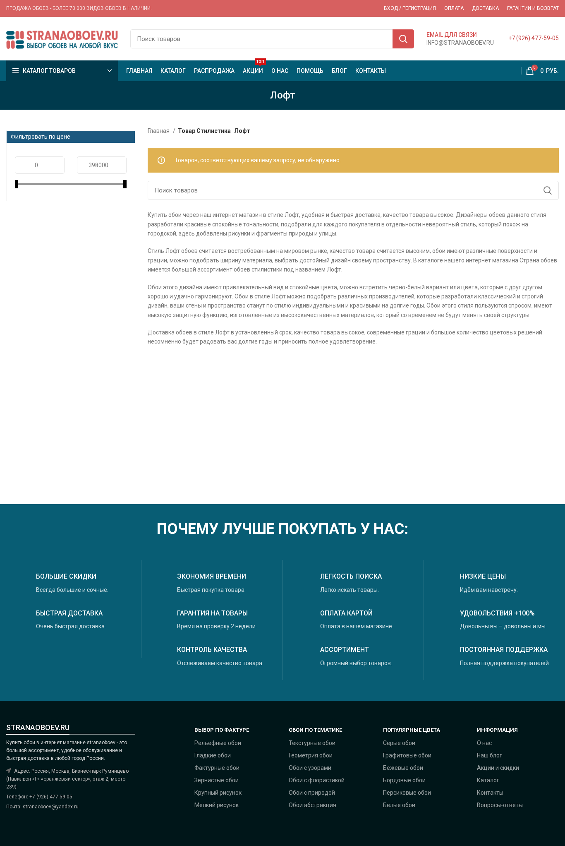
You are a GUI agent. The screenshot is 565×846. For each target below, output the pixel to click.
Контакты (490, 792)
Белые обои (399, 805)
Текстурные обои (312, 743)
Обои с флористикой (317, 780)
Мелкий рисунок (216, 805)
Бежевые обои (403, 767)
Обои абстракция (312, 805)
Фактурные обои (216, 767)
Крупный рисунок (218, 792)
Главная (159, 130)
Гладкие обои (212, 755)
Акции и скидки (498, 767)
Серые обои (399, 743)
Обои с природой (312, 792)
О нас (484, 743)
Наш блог (489, 755)
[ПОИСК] (403, 38)
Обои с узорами (310, 767)
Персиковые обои (407, 792)
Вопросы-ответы (500, 805)
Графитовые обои (407, 755)
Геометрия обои (311, 755)
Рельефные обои (217, 743)
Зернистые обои (216, 780)
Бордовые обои (404, 780)
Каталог (488, 780)
